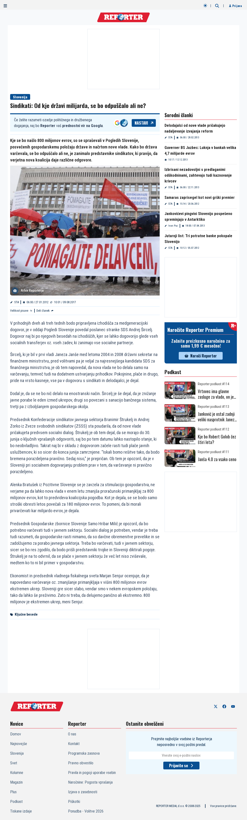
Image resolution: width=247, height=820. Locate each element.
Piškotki (74, 801)
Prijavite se (178, 765)
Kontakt (74, 743)
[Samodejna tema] (205, 5)
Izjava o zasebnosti (82, 792)
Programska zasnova (84, 753)
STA (16, 302)
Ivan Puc (173, 225)
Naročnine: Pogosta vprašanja (90, 782)
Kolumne (16, 772)
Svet (13, 763)
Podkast (16, 801)
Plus (13, 792)
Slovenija (20, 96)
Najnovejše (18, 743)
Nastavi (141, 123)
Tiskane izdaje (21, 811)
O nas (72, 734)
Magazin (16, 782)
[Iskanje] (217, 6)
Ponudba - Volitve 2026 (85, 811)
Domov (15, 734)
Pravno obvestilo (80, 763)
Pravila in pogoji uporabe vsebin (92, 772)
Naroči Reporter (203, 356)
